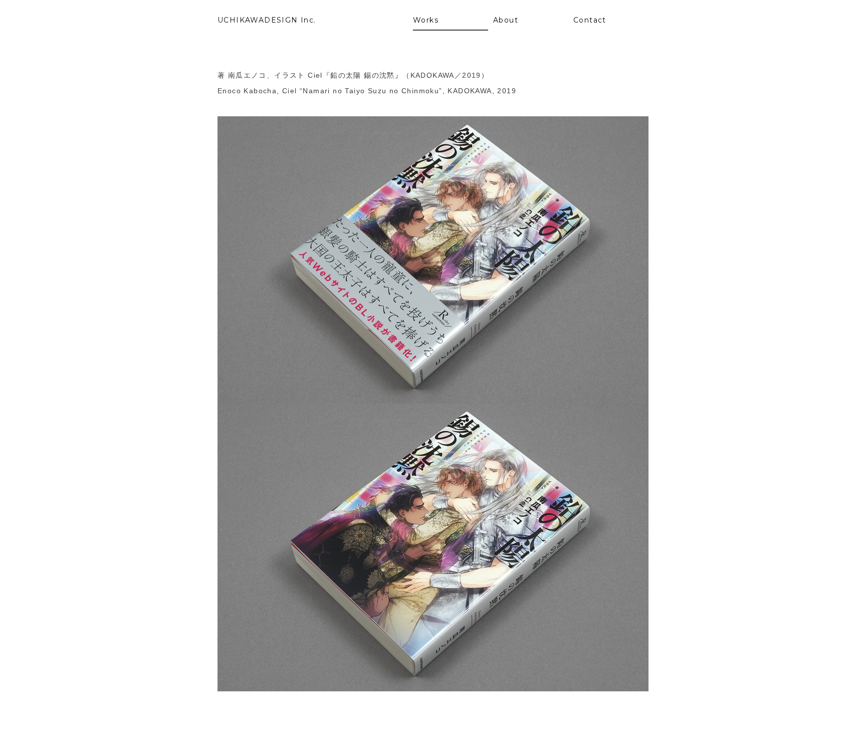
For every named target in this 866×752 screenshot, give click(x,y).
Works (426, 20)
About (505, 20)
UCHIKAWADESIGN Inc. (267, 20)
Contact (589, 20)
